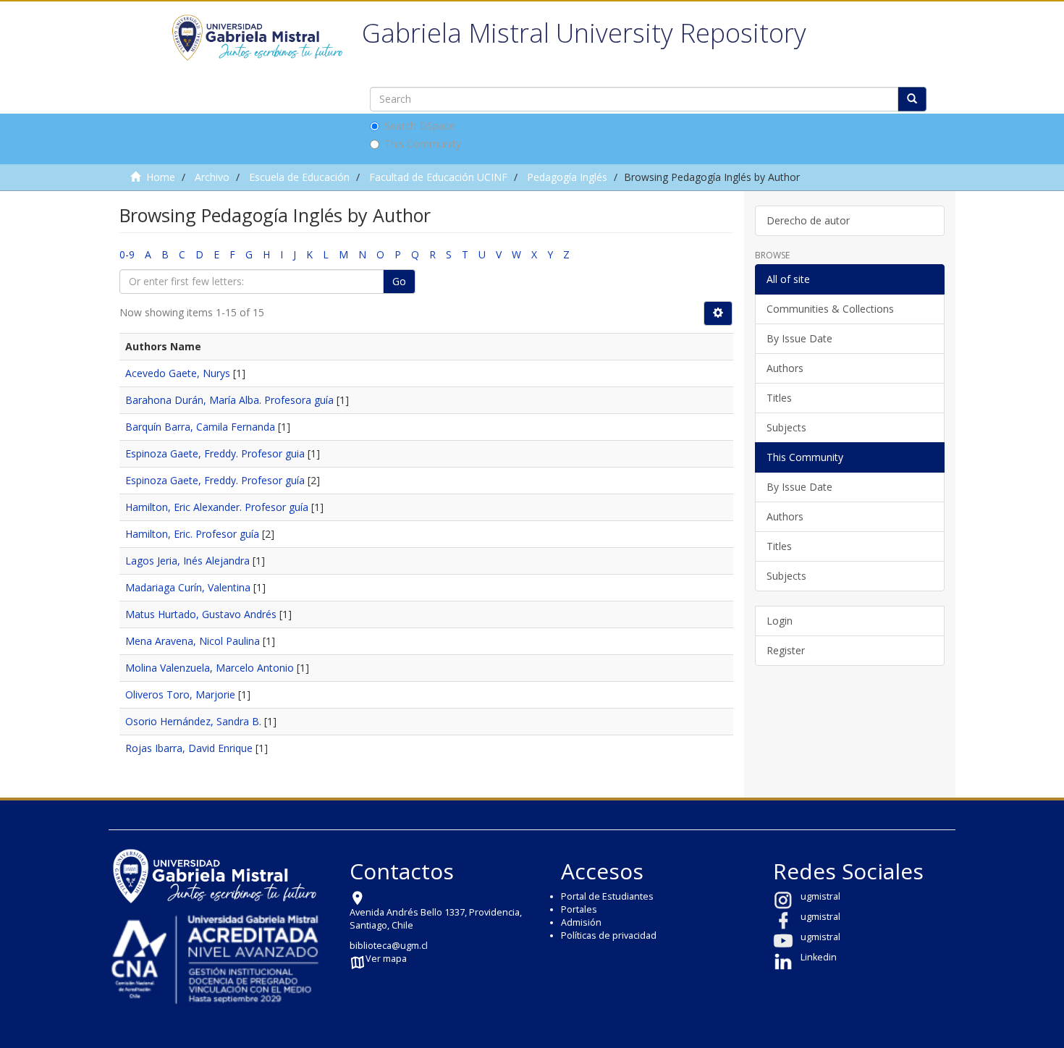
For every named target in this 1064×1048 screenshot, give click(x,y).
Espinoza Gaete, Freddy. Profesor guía (215, 480)
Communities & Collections (830, 309)
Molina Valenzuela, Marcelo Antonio (209, 668)
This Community (422, 144)
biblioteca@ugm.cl (389, 945)
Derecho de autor (808, 220)
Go (399, 281)
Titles (779, 398)
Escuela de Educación (299, 177)
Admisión (581, 922)
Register (786, 650)
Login (780, 620)
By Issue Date (799, 338)
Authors (785, 368)
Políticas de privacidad (608, 935)
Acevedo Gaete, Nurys (177, 373)
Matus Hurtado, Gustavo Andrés (200, 614)
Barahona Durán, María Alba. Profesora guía (229, 400)
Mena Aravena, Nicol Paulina (192, 641)
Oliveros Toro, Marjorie (180, 694)
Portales (579, 909)
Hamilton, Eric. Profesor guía (192, 534)
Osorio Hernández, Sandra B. (193, 721)
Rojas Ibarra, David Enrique (189, 748)
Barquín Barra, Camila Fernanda (200, 427)
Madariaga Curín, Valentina (187, 587)
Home (160, 177)
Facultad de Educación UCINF (438, 177)
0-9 (127, 254)
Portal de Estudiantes (607, 896)
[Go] (912, 99)
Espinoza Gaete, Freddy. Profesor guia (215, 453)
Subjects (786, 427)
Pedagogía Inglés (567, 177)
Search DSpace (419, 125)
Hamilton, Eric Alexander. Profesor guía (216, 507)
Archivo (212, 177)
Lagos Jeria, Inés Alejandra (187, 560)
